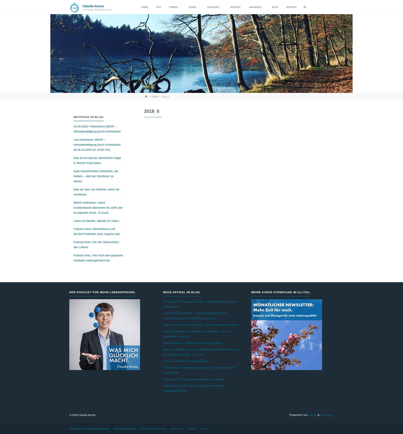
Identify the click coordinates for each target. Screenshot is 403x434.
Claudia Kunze (93, 6)
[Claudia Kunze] (74, 7)
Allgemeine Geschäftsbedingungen (89, 428)
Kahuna (312, 415)
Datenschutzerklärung (153, 428)
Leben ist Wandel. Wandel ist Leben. (96, 221)
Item (155, 96)
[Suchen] (305, 7)
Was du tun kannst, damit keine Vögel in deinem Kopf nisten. (201, 324)
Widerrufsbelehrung (125, 428)
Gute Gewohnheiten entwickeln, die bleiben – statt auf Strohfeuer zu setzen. (96, 176)
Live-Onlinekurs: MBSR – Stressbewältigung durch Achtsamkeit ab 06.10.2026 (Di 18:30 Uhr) (97, 144)
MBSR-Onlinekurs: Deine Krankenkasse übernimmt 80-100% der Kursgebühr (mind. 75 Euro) (98, 207)
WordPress (326, 415)
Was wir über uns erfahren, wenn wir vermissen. (193, 343)
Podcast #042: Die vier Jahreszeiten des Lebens (193, 379)
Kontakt (192, 428)
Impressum (176, 428)
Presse (205, 428)
